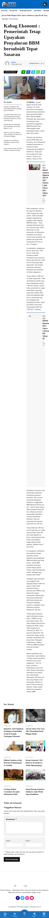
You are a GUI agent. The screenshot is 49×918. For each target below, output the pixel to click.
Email (28, 841)
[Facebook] (17, 898)
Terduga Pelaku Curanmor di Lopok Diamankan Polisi (12, 791)
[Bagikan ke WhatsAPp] (38, 72)
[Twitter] (22, 898)
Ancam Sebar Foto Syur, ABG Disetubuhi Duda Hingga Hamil (35, 731)
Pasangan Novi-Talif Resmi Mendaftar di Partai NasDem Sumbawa (11, 142)
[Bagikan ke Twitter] (33, 72)
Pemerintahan (25, 10)
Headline (13, 10)
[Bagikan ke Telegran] (43, 72)
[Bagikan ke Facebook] (28, 72)
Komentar (11, 819)
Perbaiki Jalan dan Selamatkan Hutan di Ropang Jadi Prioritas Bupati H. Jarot (12, 126)
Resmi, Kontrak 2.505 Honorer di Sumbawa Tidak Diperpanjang (34, 762)
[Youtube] (31, 898)
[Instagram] (26, 898)
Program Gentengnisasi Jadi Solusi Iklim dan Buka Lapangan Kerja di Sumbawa (12, 108)
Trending (37, 10)
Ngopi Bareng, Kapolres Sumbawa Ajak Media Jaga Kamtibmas (35, 791)
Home (5, 916)
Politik (4, 10)
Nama (8, 841)
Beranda (5, 19)
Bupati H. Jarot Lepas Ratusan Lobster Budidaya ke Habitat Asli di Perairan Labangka (13, 134)
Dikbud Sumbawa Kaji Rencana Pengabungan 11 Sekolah (13, 762)
